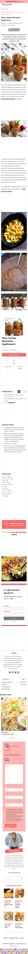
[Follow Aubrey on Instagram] (12, 672)
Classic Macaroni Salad (8, 734)
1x (19, 391)
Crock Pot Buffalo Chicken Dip (8, 904)
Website (7, 805)
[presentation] (13, 714)
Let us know (13, 525)
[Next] (26, 717)
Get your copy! (14, 1)
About (5, 938)
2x (21, 391)
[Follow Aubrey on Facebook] (9, 672)
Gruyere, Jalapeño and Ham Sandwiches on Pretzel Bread (7, 684)
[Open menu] (25, 4)
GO (14, 618)
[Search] (21, 878)
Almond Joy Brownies (23, 682)
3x (24, 391)
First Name (6, 606)
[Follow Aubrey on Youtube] (15, 672)
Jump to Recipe (14, 29)
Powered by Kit (14, 621)
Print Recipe (14, 354)
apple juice (11, 402)
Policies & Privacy (13, 938)
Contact (21, 938)
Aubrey (4, 23)
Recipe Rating (7, 759)
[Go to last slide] (2, 717)
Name (7, 789)
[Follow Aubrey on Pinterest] (18, 672)
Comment (8, 766)
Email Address (7, 611)
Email (7, 797)
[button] (2, 9)
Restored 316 (14, 945)
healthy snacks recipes (8, 99)
